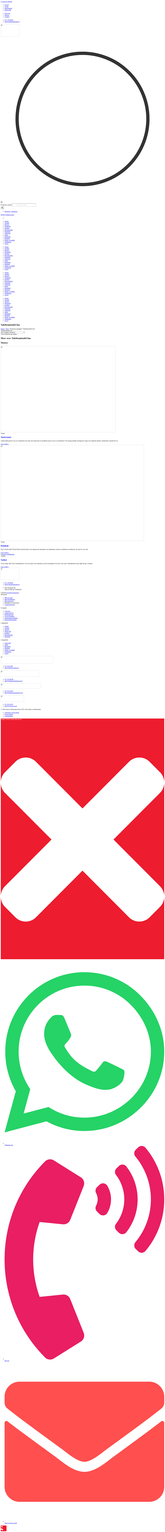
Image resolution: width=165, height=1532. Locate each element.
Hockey (7, 225)
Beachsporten (9, 230)
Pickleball (8, 226)
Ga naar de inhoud (6, 1)
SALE (6, 244)
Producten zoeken (6, 205)
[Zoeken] (2, 208)
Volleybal (7, 233)
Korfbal (7, 228)
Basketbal (8, 237)
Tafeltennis (8, 242)
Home (2, 329)
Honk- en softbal (10, 240)
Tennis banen (6, 437)
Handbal (7, 238)
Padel (6, 235)
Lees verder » (5, 444)
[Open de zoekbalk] (1, 202)
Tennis (7, 221)
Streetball (7, 231)
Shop (7, 329)
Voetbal (7, 223)
